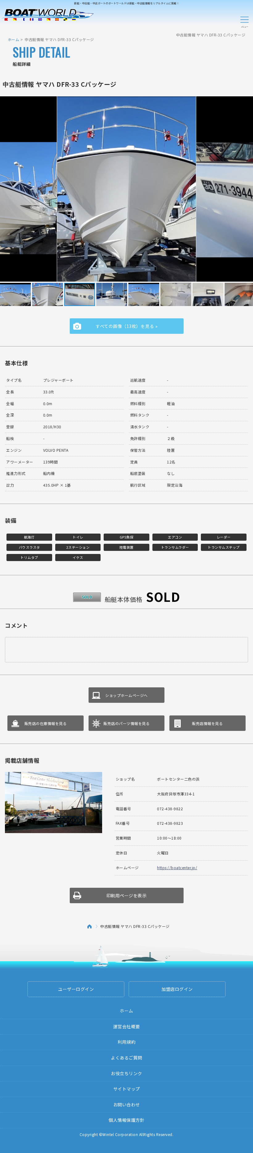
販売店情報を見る (207, 723)
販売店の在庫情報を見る (45, 723)
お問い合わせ (126, 1104)
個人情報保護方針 (126, 1120)
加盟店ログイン (177, 989)
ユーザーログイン (76, 989)
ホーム (13, 39)
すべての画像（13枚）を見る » (126, 326)
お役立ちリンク (126, 1073)
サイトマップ (126, 1089)
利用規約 (126, 1042)
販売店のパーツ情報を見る (126, 723)
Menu (244, 21)
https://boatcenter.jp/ (177, 867)
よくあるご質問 (126, 1057)
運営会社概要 (126, 1026)
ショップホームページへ (126, 695)
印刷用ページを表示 (126, 895)
